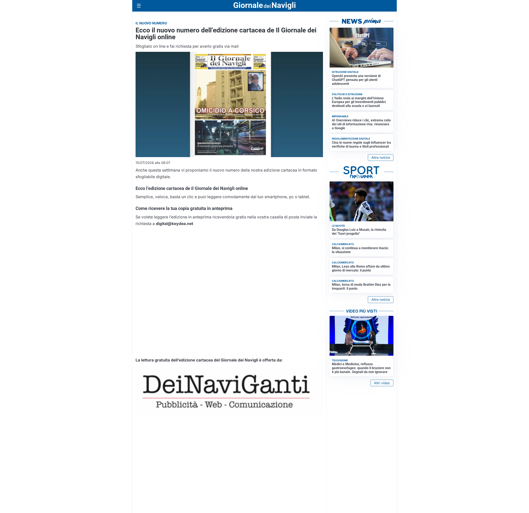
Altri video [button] (382, 383)
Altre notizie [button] (380, 157)
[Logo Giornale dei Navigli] (264, 6)
